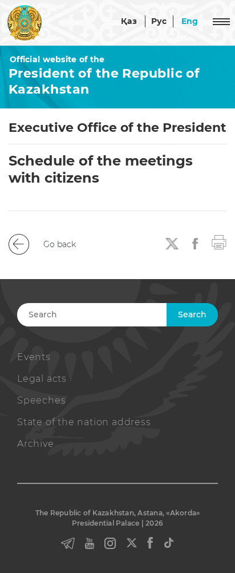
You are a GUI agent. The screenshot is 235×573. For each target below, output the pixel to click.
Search (192, 314)
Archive (35, 443)
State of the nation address (84, 422)
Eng (189, 21)
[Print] (219, 241)
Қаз (129, 21)
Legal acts (42, 378)
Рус (159, 21)
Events (34, 357)
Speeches (41, 400)
